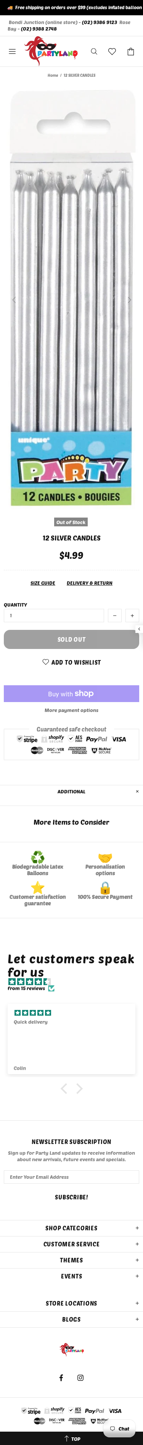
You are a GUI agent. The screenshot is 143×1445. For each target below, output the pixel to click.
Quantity (15, 605)
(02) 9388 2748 (39, 29)
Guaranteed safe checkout (71, 729)
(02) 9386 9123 (99, 22)
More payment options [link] (71, 710)
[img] (75, 982)
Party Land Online (51, 51)
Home (53, 75)
